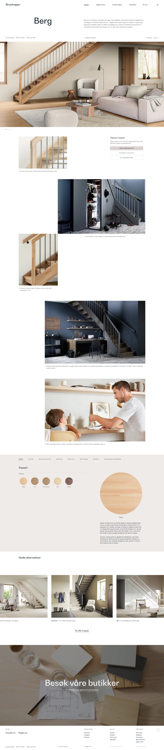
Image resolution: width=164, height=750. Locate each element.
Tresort (21, 459)
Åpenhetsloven (140, 740)
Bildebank (139, 735)
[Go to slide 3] (8, 129)
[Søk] (157, 4)
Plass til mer (71, 459)
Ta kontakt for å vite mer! (126, 153)
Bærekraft (113, 740)
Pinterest (86, 737)
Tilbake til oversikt (90, 38)
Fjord (156, 38)
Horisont (149, 38)
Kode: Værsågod (140, 746)
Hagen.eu (23, 733)
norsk (141, 742)
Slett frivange (84, 459)
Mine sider (139, 733)
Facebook (87, 733)
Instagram (87, 735)
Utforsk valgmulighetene (126, 148)
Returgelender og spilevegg (112, 459)
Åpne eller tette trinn (45, 459)
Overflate (31, 459)
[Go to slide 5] (11, 129)
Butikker (112, 735)
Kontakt (112, 733)
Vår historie (113, 737)
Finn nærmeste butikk (126, 158)
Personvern (139, 737)
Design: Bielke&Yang (116, 746)
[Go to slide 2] (7, 129)
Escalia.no (11, 733)
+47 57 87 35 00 (62, 747)
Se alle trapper (82, 631)
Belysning (59, 459)
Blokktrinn (96, 459)
